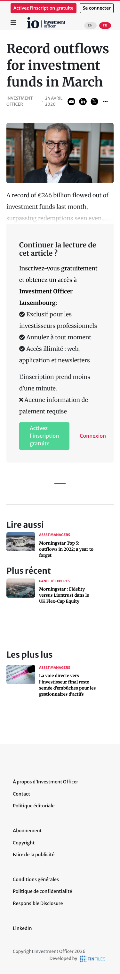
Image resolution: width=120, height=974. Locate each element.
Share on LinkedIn (83, 101)
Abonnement (27, 831)
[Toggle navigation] (13, 23)
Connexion (93, 436)
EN (90, 25)
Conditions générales (36, 879)
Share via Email (71, 101)
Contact (21, 794)
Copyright (24, 843)
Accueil (29, 19)
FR (105, 25)
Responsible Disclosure (38, 903)
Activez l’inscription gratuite (43, 8)
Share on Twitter (94, 101)
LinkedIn (22, 928)
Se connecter (97, 8)
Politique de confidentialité (42, 891)
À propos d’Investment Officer (45, 782)
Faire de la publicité (33, 854)
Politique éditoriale (33, 806)
